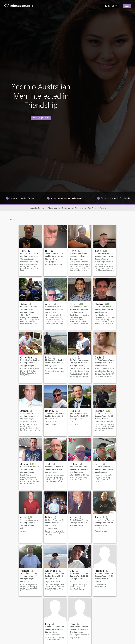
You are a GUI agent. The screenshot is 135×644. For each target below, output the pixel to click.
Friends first (99, 582)
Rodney (49, 410)
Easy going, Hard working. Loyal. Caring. (30, 262)
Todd (98, 251)
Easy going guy (50, 262)
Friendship (79, 208)
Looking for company (52, 635)
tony (47, 624)
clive (23, 517)
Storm (73, 304)
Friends (99, 570)
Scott (98, 464)
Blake (73, 410)
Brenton (99, 410)
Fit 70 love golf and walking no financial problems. (54, 638)
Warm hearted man (101, 315)
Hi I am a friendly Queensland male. (101, 585)
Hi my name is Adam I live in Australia (55, 315)
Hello (71, 422)
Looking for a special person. (30, 368)
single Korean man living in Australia (55, 582)
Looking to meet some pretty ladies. (80, 368)
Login (127, 6)
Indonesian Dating (36, 208)
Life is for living (50, 424)
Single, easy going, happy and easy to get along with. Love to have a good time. (54, 479)
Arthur (74, 517)
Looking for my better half (79, 262)
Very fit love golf (75, 638)
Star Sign (92, 208)
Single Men (52, 208)
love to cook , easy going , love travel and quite (78, 479)
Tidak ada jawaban (101, 531)
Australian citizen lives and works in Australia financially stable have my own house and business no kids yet (104, 374)
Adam (24, 304)
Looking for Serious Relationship (55, 368)
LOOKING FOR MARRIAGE (79, 475)
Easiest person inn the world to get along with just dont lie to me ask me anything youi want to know (105, 427)
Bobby (49, 517)
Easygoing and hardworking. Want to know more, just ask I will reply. (55, 533)
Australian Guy (75, 424)
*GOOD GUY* (25, 315)
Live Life (97, 528)
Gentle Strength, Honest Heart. (80, 315)
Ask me (23, 531)
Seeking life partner (52, 528)
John (73, 357)
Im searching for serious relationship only (105, 262)
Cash (98, 357)
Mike (48, 357)
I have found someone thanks (105, 475)
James (24, 410)
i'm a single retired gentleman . (80, 635)
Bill (47, 251)
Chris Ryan (26, 357)
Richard (99, 517)
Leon (73, 251)
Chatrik (99, 304)
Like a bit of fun (50, 422)
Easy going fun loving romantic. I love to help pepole (102, 479)
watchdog (51, 570)
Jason (24, 464)
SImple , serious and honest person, (54, 372)
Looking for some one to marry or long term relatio (105, 368)
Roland (74, 464)
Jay (72, 570)
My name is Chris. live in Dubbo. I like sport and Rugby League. (28, 373)
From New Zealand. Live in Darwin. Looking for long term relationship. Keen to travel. (29, 267)
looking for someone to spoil (54, 475)
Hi (70, 582)
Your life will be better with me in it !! (105, 422)
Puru (23, 251)
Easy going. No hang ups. (54, 264)
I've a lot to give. (25, 475)
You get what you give (28, 422)
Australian (66, 208)
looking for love (25, 582)
